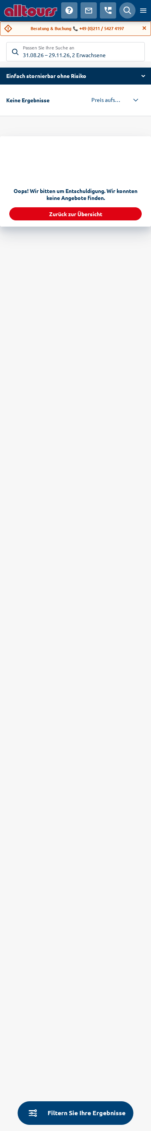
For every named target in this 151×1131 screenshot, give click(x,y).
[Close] (144, 28)
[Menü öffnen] (143, 10)
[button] (75, 76)
